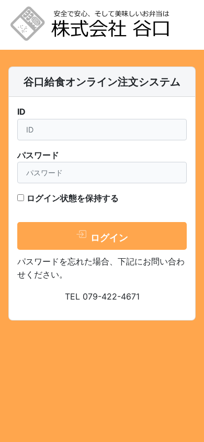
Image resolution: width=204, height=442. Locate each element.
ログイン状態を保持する (73, 198)
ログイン (108, 237)
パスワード (38, 155)
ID (21, 111)
